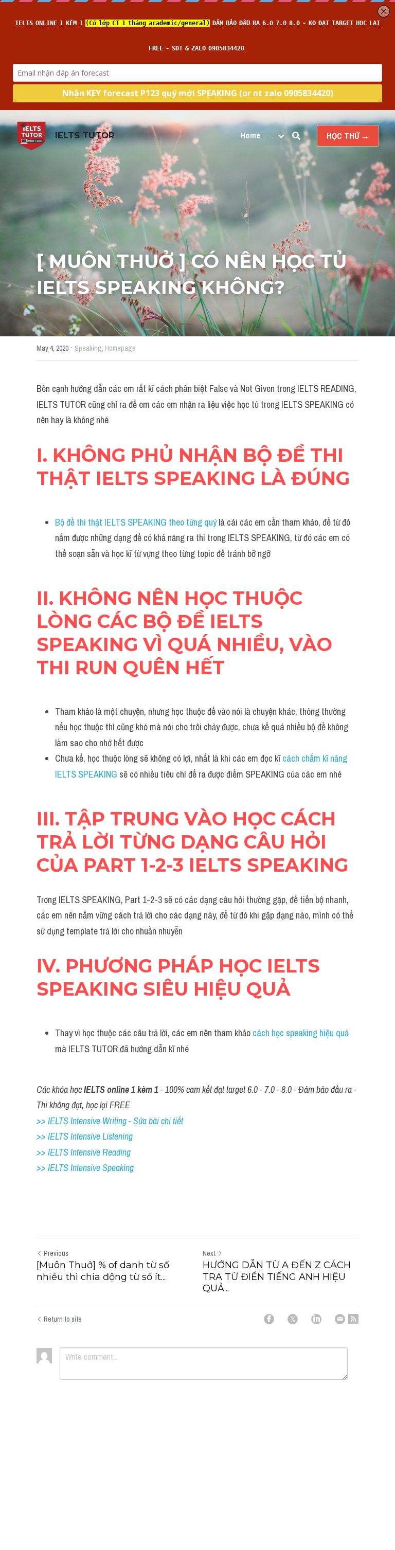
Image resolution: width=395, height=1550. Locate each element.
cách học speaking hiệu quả (299, 1032)
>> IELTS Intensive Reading (84, 1152)
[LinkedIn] (316, 1319)
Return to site (63, 1319)
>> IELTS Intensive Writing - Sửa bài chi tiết (110, 1120)
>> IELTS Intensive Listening (85, 1136)
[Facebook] (269, 1319)
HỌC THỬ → (348, 135)
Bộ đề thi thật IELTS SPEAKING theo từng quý (136, 522)
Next (209, 1253)
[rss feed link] (353, 1319)
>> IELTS (53, 1167)
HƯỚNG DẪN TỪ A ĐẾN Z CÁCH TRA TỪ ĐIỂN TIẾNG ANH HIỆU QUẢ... (277, 1276)
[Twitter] (293, 1319)
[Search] (296, 136)
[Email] (340, 1319)
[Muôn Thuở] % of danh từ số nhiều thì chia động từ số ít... (103, 1271)
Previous (56, 1253)
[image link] (31, 135)
